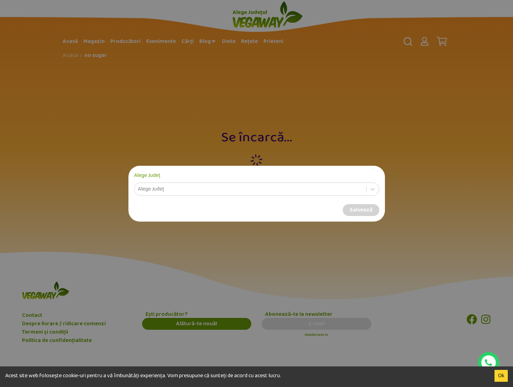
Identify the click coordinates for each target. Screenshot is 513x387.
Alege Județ (147, 175)
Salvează (361, 210)
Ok (501, 375)
